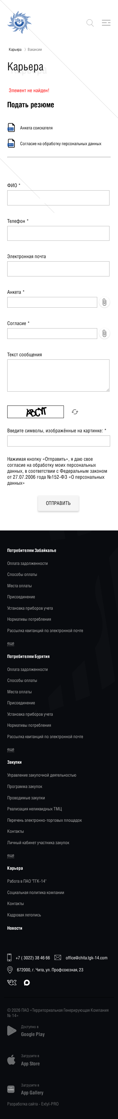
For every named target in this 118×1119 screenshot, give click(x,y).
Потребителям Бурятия (28, 656)
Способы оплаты (22, 574)
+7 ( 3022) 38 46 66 (33, 957)
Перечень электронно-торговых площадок (44, 820)
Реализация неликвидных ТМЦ (34, 808)
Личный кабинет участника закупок (38, 842)
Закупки (14, 762)
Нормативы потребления (29, 619)
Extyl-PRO (50, 1103)
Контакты (15, 831)
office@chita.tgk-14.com (87, 957)
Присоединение (21, 596)
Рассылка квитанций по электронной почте (45, 630)
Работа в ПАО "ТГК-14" (26, 881)
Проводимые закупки (26, 797)
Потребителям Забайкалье (31, 550)
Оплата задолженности (27, 563)
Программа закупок (24, 786)
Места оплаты (19, 585)
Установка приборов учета (30, 608)
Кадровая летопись (24, 914)
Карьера (15, 49)
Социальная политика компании (35, 892)
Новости (14, 928)
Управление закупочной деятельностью (41, 775)
